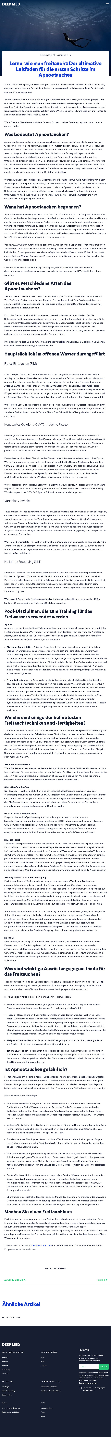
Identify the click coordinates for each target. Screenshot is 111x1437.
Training (5, 1374)
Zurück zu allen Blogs (15, 1280)
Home (4, 78)
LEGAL (4, 1403)
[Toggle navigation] (107, 4)
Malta (43, 1357)
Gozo (43, 1361)
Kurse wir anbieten (42, 1246)
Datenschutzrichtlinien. (88, 1383)
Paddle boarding (8, 1391)
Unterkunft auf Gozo (51, 1382)
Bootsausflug (7, 1395)
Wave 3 (5, 1366)
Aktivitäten (7, 1382)
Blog (9, 78)
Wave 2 (5, 1361)
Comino (44, 1366)
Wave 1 (5, 1357)
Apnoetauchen (64, 55)
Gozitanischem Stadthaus (51, 1391)
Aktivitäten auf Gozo (49, 1387)
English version (34, 10)
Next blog (102, 1280)
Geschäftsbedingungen (11, 1408)
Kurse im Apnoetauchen (13, 1352)
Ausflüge (5, 1387)
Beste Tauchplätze (49, 1352)
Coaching (6, 1370)
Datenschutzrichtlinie (10, 1412)
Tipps (43, 1412)
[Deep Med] (11, 4)
